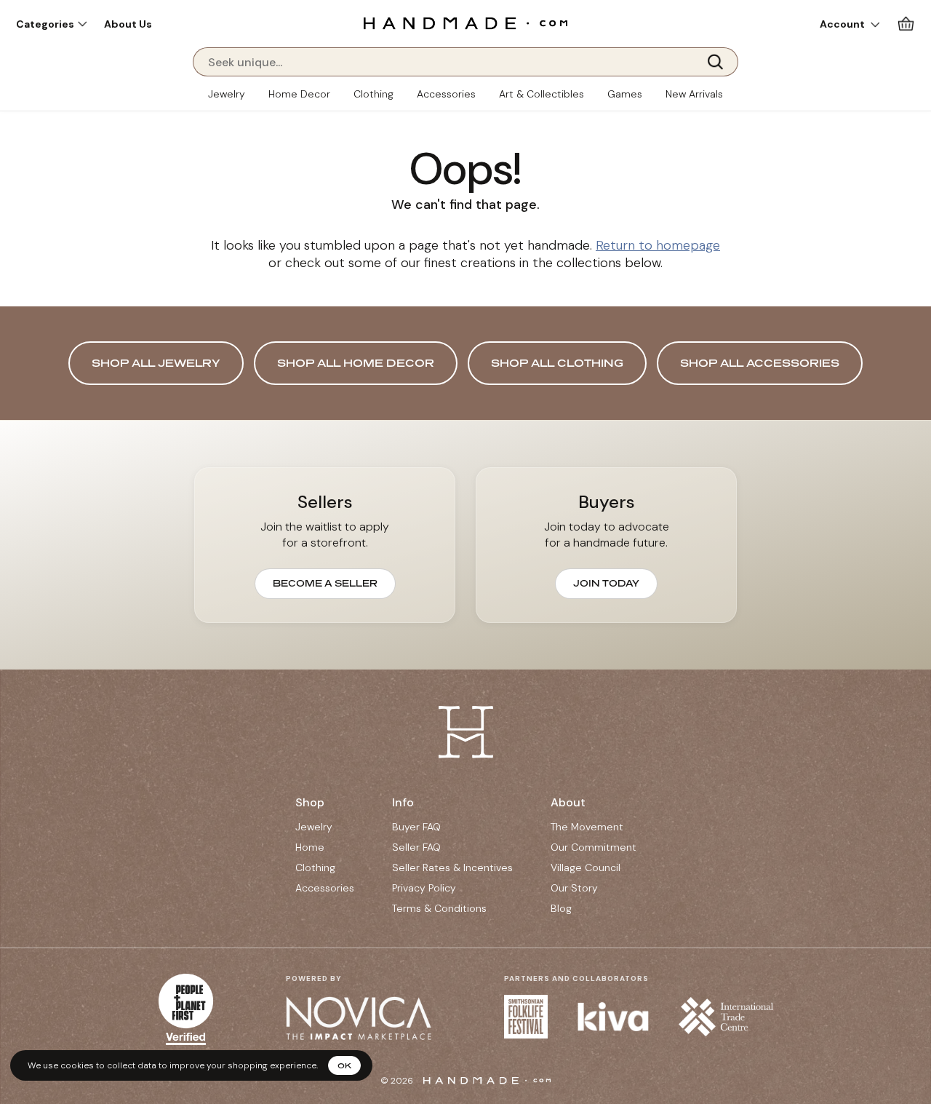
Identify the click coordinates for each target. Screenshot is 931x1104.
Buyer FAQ (416, 826)
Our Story (574, 887)
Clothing (373, 93)
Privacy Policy (424, 887)
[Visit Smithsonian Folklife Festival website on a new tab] (526, 1017)
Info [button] (403, 802)
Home (309, 847)
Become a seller (325, 583)
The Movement (587, 826)
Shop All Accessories (759, 363)
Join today (606, 583)
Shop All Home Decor (355, 363)
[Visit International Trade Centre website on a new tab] (726, 1016)
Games (624, 93)
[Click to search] (720, 61)
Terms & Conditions (439, 908)
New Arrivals (694, 93)
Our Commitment (593, 847)
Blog (561, 908)
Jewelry (226, 93)
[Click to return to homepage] (465, 23)
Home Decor (299, 93)
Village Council (585, 867)
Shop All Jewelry (156, 363)
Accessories (446, 93)
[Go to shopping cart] (906, 23)
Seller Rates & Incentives (452, 867)
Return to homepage (658, 245)
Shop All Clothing (557, 363)
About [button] (568, 802)
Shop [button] (309, 802)
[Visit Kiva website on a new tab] (613, 1016)
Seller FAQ (416, 847)
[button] (51, 24)
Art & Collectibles (541, 93)
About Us (128, 24)
